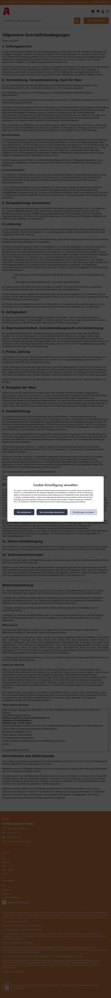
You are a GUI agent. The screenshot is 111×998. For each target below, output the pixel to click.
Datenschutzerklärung (69, 502)
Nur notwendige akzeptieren (52, 512)
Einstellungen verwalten (83, 512)
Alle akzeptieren (24, 512)
